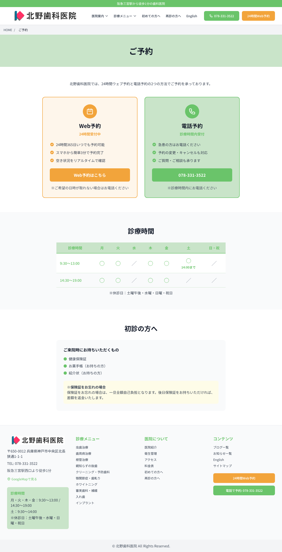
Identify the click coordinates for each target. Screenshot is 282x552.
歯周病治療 (83, 453)
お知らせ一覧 (222, 453)
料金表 (149, 466)
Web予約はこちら (90, 175)
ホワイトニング (86, 484)
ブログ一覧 (221, 447)
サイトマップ (222, 466)
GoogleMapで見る (24, 479)
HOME (8, 30)
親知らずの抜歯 (86, 466)
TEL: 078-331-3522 (22, 463)
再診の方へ (173, 16)
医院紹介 (151, 447)
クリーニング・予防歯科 (93, 472)
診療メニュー (123, 16)
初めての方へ (151, 16)
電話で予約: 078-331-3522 (244, 490)
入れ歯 (80, 496)
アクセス (151, 459)
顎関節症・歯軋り (88, 478)
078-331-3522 (192, 175)
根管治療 (82, 459)
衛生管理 (151, 453)
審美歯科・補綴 (86, 490)
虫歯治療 (82, 447)
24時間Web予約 (258, 16)
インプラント (85, 503)
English (191, 16)
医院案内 (98, 16)
